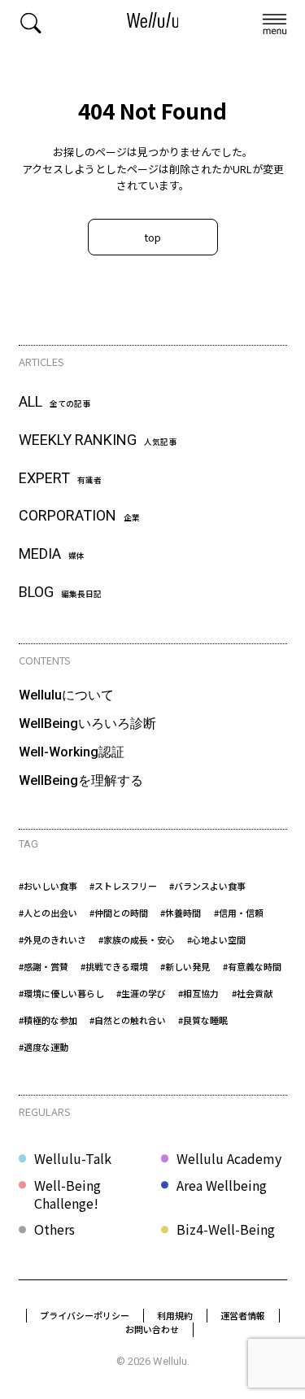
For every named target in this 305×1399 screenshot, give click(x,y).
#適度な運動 (43, 1046)
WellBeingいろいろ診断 (87, 723)
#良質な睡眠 (203, 1019)
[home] (153, 22)
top (152, 237)
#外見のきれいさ (52, 939)
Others (54, 1229)
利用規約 (175, 1315)
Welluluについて (66, 695)
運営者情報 (242, 1315)
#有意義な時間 (252, 966)
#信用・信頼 (239, 912)
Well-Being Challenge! (67, 1194)
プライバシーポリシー (84, 1315)
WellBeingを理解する (81, 780)
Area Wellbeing (221, 1185)
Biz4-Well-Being (225, 1229)
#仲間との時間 (118, 912)
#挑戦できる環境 (114, 966)
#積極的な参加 (48, 1019)
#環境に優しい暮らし (61, 993)
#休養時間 (180, 912)
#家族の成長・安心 (136, 939)
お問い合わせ (152, 1329)
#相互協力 (198, 993)
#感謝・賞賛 (43, 966)
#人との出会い (48, 912)
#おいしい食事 (48, 885)
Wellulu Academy (228, 1158)
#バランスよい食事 (207, 885)
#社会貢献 (252, 993)
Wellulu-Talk (72, 1158)
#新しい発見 (185, 966)
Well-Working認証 (71, 752)
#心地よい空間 (216, 939)
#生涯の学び (141, 993)
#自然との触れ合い (127, 1019)
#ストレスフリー (123, 885)
